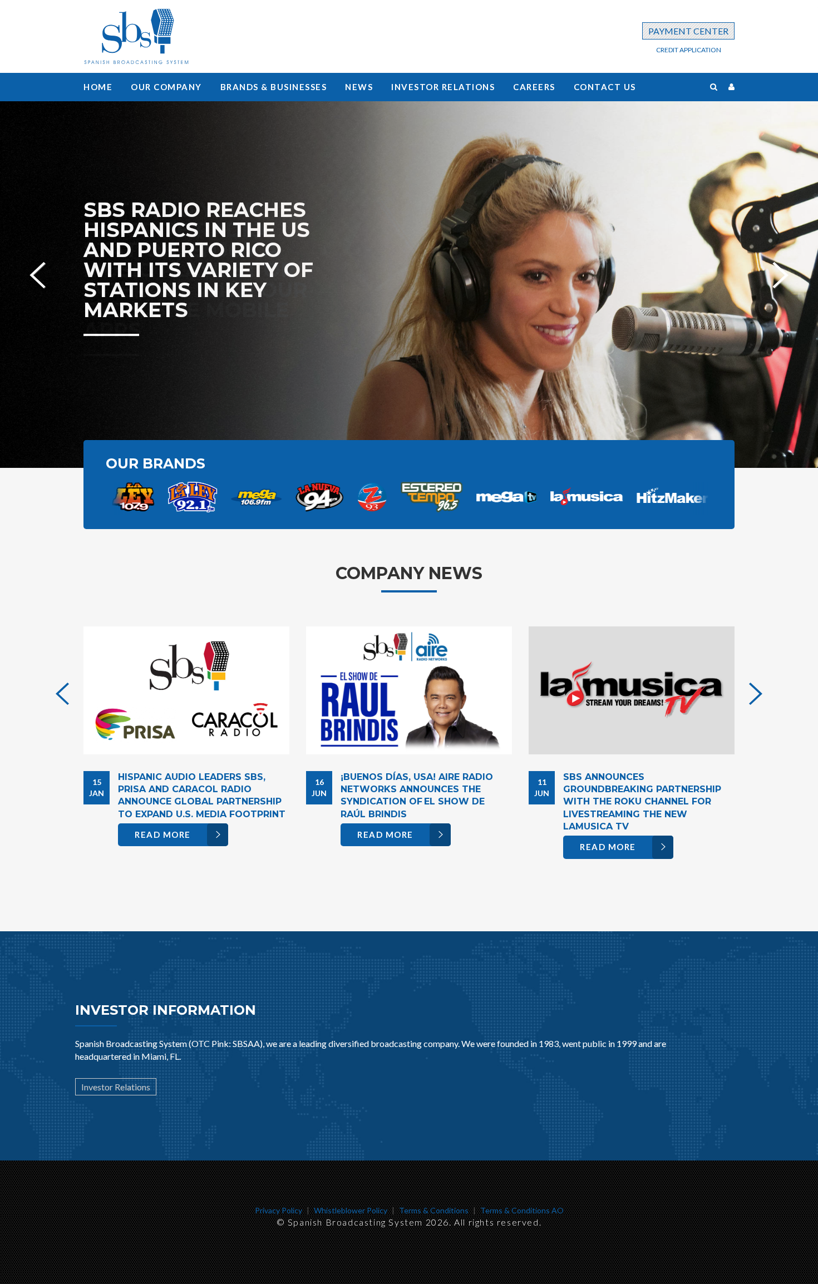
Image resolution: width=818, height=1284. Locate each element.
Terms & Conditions (434, 1210)
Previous (37, 267)
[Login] (731, 86)
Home (97, 87)
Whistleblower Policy (350, 1210)
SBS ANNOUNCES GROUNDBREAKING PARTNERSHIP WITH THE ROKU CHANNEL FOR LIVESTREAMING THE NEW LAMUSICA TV (642, 802)
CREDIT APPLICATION (688, 50)
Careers (534, 87)
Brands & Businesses (273, 87)
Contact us (605, 87)
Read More (163, 834)
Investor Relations (443, 87)
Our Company (166, 87)
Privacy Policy (278, 1210)
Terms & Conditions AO (522, 1210)
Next (780, 267)
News (359, 87)
